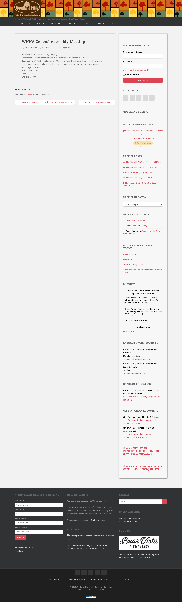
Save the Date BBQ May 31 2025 (137, 172)
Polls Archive (128, 331)
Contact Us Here (98, 520)
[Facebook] (125, 98)
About (28, 23)
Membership (85, 23)
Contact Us (100, 23)
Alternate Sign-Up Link (24, 547)
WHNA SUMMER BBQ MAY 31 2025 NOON (142, 167)
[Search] (164, 501)
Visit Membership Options (143, 138)
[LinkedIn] (138, 98)
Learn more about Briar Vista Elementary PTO (139, 554)
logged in (30, 94)
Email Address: (22, 518)
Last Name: (20, 509)
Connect (71, 23)
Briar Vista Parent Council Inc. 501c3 (134, 557)
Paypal (115, 580)
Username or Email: (132, 52)
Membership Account (78, 580)
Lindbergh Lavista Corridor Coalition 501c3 (85, 548)
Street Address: (22, 527)
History (145, 220)
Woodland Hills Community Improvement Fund (87, 545)
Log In (110, 23)
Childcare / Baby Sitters (133, 264)
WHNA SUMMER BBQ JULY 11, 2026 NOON (142, 162)
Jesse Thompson (47, 47)
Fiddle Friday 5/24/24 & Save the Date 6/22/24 (139, 184)
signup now (127, 70)
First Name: (20, 500)
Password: (128, 61)
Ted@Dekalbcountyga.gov (134, 373)
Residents (40, 23)
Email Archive (21, 551)
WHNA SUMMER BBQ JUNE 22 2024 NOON (142, 177)
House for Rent (129, 254)
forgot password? (142, 70)
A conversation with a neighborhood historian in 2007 (142, 270)
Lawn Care (127, 259)
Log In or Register (57, 580)
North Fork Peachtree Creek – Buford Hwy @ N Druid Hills (142, 451)
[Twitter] (132, 98)
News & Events (56, 23)
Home (20, 23)
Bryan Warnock (132, 220)
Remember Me (132, 74)
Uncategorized (64, 47)
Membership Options (99, 580)
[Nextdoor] (152, 98)
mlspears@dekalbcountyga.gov (136, 359)
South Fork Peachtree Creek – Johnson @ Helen (143, 468)
